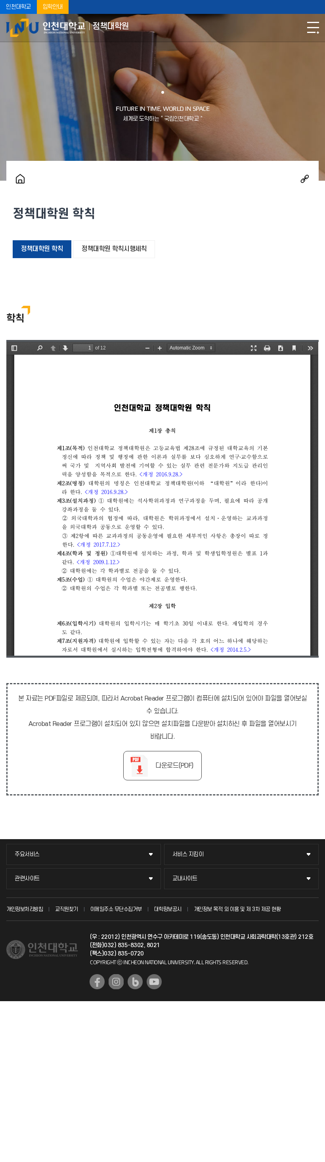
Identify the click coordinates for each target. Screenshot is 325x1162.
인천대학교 (18, 7)
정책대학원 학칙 (42, 249)
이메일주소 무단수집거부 (116, 909)
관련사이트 (27, 878)
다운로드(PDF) (174, 765)
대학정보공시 (168, 909)
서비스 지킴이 (188, 854)
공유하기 (305, 179)
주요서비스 (27, 854)
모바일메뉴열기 (313, 28)
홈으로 (20, 178)
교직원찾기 (66, 909)
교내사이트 (184, 878)
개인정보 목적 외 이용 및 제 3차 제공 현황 (237, 909)
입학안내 (53, 7)
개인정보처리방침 (24, 909)
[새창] (97, 981)
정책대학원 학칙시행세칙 (114, 249)
